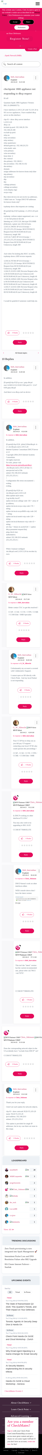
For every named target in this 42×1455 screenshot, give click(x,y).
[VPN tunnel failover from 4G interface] (4, 353)
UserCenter (21, 1452)
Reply (20, 342)
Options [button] (37, 55)
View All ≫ (9, 1230)
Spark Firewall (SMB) (13, 56)
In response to (16, 435)
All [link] (10, 1292)
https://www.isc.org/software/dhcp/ (19, 465)
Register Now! (19, 38)
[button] (15, 22)
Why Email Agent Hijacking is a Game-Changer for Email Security (21, 1352)
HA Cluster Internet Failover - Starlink (17, 1265)
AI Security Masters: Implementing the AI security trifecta (19, 1369)
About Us (34, 1450)
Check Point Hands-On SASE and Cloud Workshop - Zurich (19, 1337)
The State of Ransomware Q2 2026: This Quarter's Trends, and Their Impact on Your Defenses (21, 1307)
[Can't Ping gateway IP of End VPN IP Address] (38, 353)
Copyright (14, 1450)
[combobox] (21, 64)
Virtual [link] (17, 1292)
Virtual (9, 1298)
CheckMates (13, 1391)
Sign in (10, 1431)
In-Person (10, 1315)
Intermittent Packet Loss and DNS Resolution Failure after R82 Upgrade (21, 1257)
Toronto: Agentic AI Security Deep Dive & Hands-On (21, 1323)
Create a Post (32, 49)
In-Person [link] (27, 1292)
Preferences (21, 27)
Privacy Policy (25, 1450)
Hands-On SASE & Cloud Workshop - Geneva (18, 1382)
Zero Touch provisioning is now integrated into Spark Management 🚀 (21, 1250)
